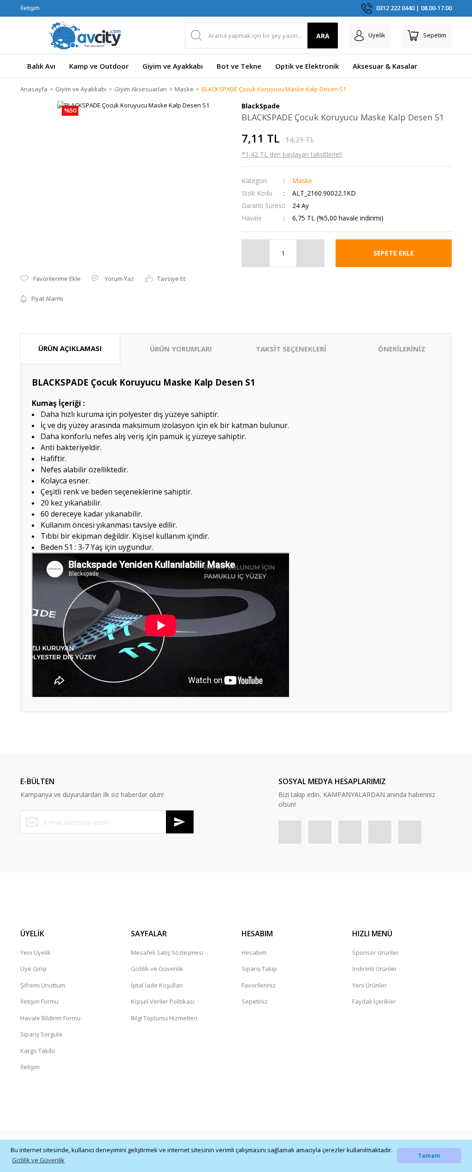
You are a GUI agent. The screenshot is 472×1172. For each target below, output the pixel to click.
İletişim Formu (39, 1001)
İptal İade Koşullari (157, 985)
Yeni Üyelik (35, 952)
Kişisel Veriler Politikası (163, 1001)
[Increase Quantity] (310, 253)
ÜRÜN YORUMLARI (181, 348)
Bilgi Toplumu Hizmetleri (164, 1018)
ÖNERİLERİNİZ (401, 348)
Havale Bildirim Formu (50, 1018)
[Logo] (84, 35)
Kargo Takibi (37, 1051)
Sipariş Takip (259, 968)
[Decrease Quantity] (256, 253)
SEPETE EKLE (393, 253)
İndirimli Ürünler (374, 968)
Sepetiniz (255, 1001)
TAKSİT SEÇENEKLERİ (291, 348)
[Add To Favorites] (50, 279)
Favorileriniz (259, 985)
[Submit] (180, 821)
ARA (323, 35)
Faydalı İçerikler (374, 1001)
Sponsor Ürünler (375, 952)
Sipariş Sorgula (41, 1034)
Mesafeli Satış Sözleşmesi (167, 952)
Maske (302, 180)
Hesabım (254, 952)
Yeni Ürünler (369, 985)
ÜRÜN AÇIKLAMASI (70, 348)
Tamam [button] (429, 1155)
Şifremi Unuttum (42, 985)
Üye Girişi (33, 968)
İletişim (30, 8)
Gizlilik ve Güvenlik (157, 968)
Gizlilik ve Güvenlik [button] (38, 1160)
